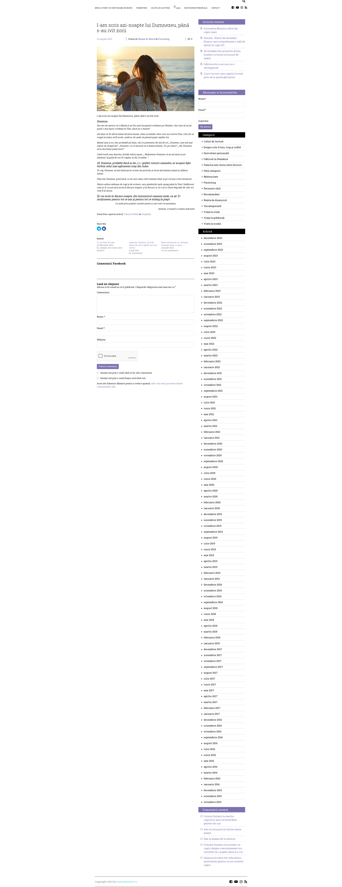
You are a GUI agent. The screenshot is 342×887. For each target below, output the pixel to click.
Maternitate (211, 176)
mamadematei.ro (127, 881)
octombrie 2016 (212, 731)
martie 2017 (210, 702)
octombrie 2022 (213, 314)
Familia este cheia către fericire (223, 165)
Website (101, 339)
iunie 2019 (210, 549)
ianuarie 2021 (212, 437)
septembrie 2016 (213, 737)
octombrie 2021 (212, 384)
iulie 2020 (209, 473)
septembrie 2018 (213, 602)
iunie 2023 (210, 267)
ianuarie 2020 (212, 508)
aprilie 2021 (210, 420)
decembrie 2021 (213, 373)
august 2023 (211, 255)
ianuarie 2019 (212, 578)
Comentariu (103, 292)
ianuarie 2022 (212, 367)
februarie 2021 (212, 431)
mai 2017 (209, 690)
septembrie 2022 (213, 320)
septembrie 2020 (213, 461)
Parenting (141, 8)
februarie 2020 (212, 502)
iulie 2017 (209, 678)
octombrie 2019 (212, 525)
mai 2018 (209, 619)
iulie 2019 (209, 543)
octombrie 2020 (213, 455)
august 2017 (211, 672)
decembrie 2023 (213, 238)
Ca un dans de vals (105, 242)
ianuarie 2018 (212, 643)
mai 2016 (209, 760)
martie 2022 (211, 355)
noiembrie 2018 (213, 590)
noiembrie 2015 (213, 796)
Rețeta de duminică (215, 200)
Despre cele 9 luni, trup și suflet (222, 147)
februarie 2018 (212, 637)
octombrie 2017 (212, 661)
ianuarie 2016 (212, 784)
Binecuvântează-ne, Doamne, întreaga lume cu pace (175, 243)
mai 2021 (209, 414)
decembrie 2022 (213, 302)
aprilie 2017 (210, 696)
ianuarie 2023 (212, 296)
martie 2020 (211, 496)
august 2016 (210, 743)
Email (101, 328)
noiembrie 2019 (213, 520)
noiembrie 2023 (213, 243)
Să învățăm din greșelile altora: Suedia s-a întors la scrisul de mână (222, 54)
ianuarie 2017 (212, 713)
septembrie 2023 (213, 249)
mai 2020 (209, 484)
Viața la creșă (212, 212)
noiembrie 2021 (213, 379)
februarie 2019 (212, 572)
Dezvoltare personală (195, 8)
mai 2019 (209, 555)
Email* (202, 109)
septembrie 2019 (213, 531)
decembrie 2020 (213, 443)
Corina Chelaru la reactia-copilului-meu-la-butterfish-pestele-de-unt (220, 820)
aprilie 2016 (210, 766)
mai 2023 (209, 273)
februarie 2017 (212, 708)
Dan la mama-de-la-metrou (219, 838)
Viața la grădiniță (214, 217)
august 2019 (210, 537)
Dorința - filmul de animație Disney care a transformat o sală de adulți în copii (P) (224, 41)
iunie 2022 (210, 337)
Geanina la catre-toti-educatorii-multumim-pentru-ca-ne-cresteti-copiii (224, 861)
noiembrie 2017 (213, 655)
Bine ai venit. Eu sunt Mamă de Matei (113, 8)
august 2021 (210, 396)
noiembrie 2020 (213, 449)
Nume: (101, 316)
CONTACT (215, 8)
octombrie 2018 (212, 596)
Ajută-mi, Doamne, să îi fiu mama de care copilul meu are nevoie (143, 245)
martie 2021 (210, 426)
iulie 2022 (209, 332)
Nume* (202, 98)
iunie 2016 (210, 755)
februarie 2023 (212, 290)
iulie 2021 (209, 402)
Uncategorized (212, 206)
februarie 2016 (212, 778)
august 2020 (211, 467)
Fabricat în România (216, 159)
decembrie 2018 (213, 584)
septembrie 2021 (213, 390)
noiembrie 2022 (213, 308)
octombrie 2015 (212, 802)
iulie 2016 (209, 749)
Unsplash (146, 214)
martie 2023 (211, 285)
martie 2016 (210, 772)
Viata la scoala (212, 223)
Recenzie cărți (212, 188)
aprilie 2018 (210, 625)
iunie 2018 (210, 614)
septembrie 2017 (213, 666)
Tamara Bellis (131, 214)
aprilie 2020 (211, 490)
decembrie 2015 (213, 790)
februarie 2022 (212, 361)
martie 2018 (210, 631)
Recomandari (212, 194)
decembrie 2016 (213, 719)
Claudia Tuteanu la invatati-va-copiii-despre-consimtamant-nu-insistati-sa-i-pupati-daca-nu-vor (223, 848)
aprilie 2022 (211, 349)
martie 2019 (210, 567)
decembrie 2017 (213, 649)
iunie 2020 (210, 478)
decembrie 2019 (213, 514)
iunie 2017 (210, 684)
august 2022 (211, 326)
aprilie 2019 (210, 561)
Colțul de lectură (160, 8)
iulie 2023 (209, 261)
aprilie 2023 (211, 279)
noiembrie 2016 (213, 725)
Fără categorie (212, 170)
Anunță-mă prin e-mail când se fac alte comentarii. (126, 372)
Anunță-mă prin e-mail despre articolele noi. (123, 378)
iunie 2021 (210, 408)
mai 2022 (209, 343)
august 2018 (210, 608)
